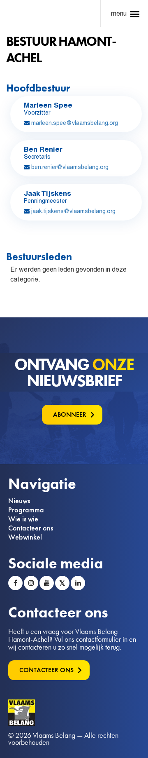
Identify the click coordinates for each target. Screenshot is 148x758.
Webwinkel (25, 537)
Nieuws (19, 500)
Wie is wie (23, 518)
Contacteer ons (30, 528)
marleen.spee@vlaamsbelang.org (74, 123)
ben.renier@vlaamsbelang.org (70, 167)
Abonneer (69, 414)
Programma (26, 509)
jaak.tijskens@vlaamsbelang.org (73, 211)
